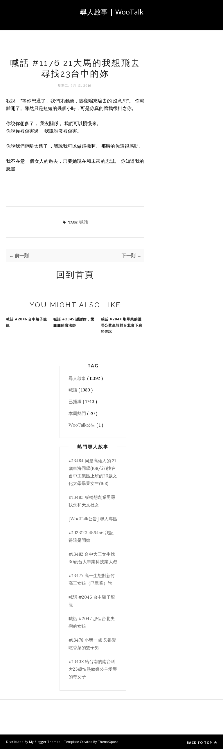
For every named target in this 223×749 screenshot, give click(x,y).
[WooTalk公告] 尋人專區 (93, 518)
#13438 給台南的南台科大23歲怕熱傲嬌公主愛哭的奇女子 (93, 669)
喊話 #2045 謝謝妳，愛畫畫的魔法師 (73, 322)
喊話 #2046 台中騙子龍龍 (26, 322)
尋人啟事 (78, 378)
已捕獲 (76, 401)
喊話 (83, 222)
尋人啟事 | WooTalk (111, 12)
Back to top (200, 742)
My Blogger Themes (45, 741)
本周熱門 (78, 413)
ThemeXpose (108, 741)
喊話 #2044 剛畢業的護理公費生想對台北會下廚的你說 (121, 325)
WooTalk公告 (82, 425)
